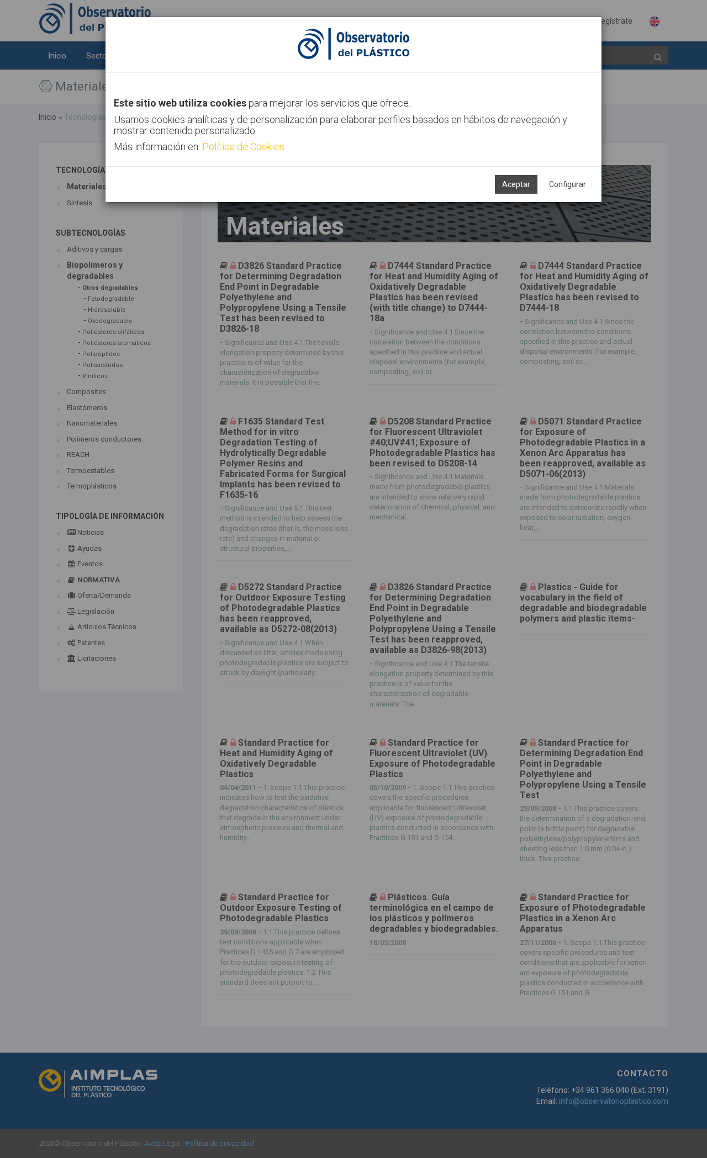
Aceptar (516, 184)
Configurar (567, 184)
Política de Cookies (243, 146)
